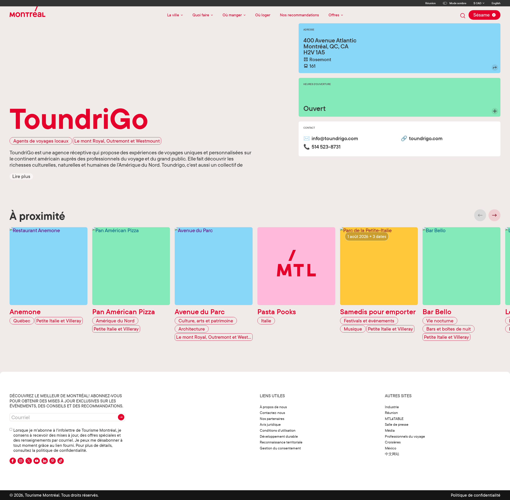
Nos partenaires (272, 418)
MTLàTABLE (394, 418)
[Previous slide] (480, 215)
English (496, 3)
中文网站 (392, 454)
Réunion (430, 3)
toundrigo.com (425, 138)
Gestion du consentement (280, 448)
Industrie (392, 407)
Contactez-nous (272, 412)
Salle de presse (396, 424)
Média (390, 430)
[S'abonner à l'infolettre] (121, 417)
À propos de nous (273, 407)
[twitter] (29, 461)
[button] (21, 176)
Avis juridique (270, 424)
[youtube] (36, 461)
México (390, 448)
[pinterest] (52, 461)
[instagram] (21, 461)
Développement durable (279, 436)
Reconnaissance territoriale (281, 442)
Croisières (393, 442)
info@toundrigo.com (335, 138)
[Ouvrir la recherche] (462, 15)
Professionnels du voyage (405, 436)
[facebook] (13, 461)
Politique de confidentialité (475, 495)
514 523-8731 (326, 147)
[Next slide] (494, 215)
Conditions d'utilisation (277, 430)
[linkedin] (44, 461)
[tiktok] (60, 461)
